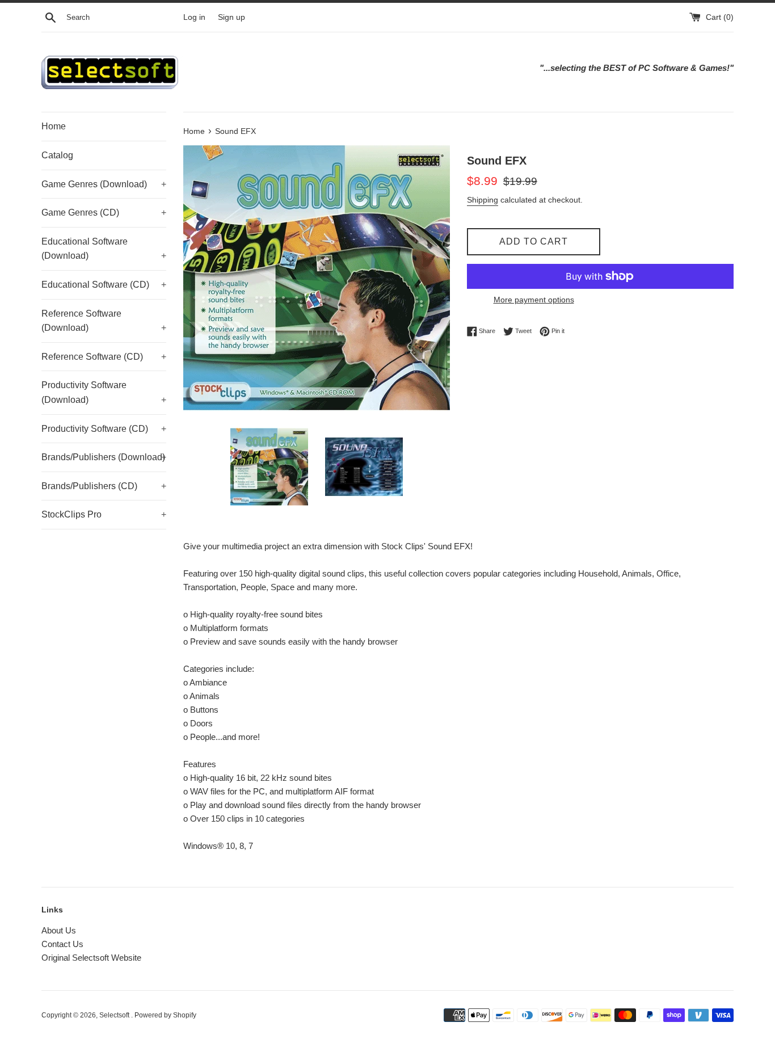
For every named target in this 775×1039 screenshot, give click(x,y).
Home (53, 126)
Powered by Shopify (165, 1015)
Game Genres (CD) (103, 212)
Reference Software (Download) (103, 321)
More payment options (534, 299)
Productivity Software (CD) (103, 429)
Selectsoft (115, 1015)
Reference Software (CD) (103, 356)
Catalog (57, 155)
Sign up (231, 17)
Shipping (482, 199)
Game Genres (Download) (103, 184)
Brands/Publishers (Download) (103, 457)
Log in (194, 17)
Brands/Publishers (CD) (103, 486)
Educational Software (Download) (103, 249)
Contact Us (62, 944)
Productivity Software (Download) (103, 392)
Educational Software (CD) (103, 284)
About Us (58, 930)
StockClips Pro (103, 514)
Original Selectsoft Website (91, 957)
